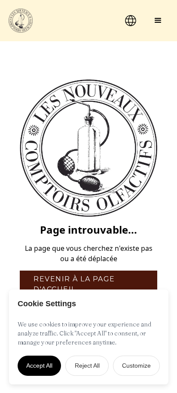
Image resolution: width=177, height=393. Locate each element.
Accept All (39, 365)
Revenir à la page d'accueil (74, 284)
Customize (136, 365)
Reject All (87, 365)
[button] (158, 20)
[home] (57, 21)
